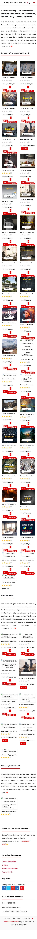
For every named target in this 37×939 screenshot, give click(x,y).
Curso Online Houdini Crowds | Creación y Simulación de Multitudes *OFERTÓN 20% (27, 359)
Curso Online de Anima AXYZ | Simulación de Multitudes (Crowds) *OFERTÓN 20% (27, 476)
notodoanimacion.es (11, 922)
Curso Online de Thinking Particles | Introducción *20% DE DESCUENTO (9, 504)
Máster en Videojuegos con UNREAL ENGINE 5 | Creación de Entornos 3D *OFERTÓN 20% (27, 705)
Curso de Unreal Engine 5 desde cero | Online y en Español (9, 108)
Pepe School (7, 726)
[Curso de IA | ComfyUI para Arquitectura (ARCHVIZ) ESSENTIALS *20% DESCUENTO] (9, 130)
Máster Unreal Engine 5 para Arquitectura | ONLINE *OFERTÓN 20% (9, 701)
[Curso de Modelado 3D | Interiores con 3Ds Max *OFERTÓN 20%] (27, 191)
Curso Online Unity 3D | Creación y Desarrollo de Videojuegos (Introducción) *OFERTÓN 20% (27, 414)
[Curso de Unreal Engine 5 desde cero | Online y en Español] (9, 99)
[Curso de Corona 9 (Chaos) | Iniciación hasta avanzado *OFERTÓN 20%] (9, 253)
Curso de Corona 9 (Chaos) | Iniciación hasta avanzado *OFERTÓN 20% (9, 263)
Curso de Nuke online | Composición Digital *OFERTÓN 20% (27, 232)
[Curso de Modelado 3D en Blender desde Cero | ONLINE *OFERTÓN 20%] (27, 315)
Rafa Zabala (8, 72)
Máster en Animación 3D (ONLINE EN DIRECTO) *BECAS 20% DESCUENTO (27, 641)
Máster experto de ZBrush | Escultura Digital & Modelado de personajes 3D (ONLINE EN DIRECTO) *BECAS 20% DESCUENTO (27, 139)
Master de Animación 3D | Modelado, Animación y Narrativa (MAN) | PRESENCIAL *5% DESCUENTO (9, 731)
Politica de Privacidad (10, 869)
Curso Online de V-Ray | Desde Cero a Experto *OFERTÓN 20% (9, 294)
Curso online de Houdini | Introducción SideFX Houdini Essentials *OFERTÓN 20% (9, 445)
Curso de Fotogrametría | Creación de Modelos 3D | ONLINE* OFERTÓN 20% (27, 170)
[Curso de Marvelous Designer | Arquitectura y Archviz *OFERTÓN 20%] (9, 223)
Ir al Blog (5, 865)
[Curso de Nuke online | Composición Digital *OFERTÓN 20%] (27, 223)
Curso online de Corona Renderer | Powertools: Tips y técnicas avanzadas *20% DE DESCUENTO (9, 560)
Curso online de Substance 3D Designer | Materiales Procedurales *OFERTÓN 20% (9, 356)
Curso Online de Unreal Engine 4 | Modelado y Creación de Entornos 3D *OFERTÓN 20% (9, 414)
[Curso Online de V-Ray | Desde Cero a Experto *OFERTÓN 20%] (9, 284)
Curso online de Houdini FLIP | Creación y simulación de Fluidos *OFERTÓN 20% (27, 385)
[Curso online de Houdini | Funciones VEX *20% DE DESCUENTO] (27, 497)
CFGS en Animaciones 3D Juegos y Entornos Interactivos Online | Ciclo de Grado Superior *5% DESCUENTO (9, 811)
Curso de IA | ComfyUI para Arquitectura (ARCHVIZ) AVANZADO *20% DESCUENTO (27, 108)
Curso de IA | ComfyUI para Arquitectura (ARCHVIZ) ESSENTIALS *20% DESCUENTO (9, 139)
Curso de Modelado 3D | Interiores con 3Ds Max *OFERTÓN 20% (27, 200)
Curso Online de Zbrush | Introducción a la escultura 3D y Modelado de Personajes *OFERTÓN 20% (9, 170)
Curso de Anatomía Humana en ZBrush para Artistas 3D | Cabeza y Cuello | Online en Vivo (9, 78)
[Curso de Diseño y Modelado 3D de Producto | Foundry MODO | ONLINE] (9, 192)
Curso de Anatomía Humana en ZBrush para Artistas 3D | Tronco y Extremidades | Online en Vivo (27, 78)
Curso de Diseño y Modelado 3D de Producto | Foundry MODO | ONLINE (9, 201)
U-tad (5, 750)
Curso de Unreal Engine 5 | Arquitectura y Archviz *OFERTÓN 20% (27, 263)
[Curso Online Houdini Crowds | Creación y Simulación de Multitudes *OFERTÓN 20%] (27, 348)
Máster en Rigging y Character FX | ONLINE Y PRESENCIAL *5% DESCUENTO (9, 755)
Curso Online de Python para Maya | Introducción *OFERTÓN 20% (27, 560)
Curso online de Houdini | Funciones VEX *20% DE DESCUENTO (27, 507)
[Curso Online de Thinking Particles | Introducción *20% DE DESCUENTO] (9, 496)
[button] (28, 2)
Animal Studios (27, 134)
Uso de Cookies (7, 872)
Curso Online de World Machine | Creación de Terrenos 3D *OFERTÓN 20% (9, 476)
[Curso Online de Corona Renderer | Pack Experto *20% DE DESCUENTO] (9, 528)
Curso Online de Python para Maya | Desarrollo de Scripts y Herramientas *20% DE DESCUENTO (27, 538)
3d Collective (9, 577)
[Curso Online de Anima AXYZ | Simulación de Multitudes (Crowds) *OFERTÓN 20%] (27, 466)
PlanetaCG (8, 103)
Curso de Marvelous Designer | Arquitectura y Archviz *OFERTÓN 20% (9, 232)
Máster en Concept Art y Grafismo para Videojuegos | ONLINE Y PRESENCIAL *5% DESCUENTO (27, 734)
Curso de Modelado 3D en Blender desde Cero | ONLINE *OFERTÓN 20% (27, 325)
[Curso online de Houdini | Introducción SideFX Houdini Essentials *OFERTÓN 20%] (9, 435)
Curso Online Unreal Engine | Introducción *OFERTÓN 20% (9, 323)
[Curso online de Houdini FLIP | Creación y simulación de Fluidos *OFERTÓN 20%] (27, 378)
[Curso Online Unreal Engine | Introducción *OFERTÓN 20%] (9, 314)
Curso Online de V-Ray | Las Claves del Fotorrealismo (9, 582)
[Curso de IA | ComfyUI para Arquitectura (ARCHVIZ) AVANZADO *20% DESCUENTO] (27, 99)
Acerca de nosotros (9, 862)
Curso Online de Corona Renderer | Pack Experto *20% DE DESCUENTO (9, 538)
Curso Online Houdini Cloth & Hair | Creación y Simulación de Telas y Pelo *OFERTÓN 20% (27, 294)
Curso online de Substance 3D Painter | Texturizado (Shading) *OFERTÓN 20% (9, 379)
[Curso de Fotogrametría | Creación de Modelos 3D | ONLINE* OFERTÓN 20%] (27, 161)
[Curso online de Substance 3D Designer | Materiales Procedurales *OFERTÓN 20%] (9, 346)
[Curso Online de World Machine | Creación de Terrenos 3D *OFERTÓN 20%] (9, 466)
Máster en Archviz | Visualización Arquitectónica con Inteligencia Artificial (9, 641)
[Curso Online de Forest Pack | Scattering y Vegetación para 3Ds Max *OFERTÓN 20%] (27, 435)
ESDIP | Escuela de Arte (28, 728)
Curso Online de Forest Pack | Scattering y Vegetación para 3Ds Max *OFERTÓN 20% (27, 445)
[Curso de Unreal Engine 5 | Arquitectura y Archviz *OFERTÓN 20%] (27, 253)
